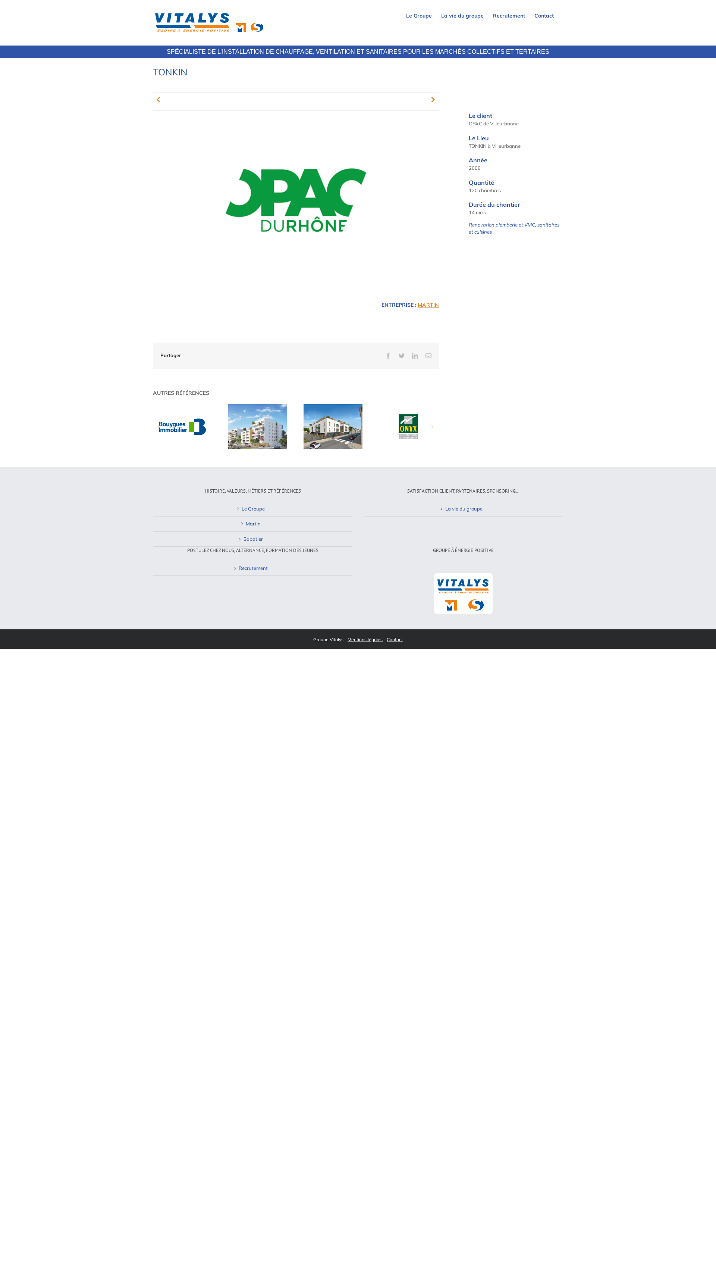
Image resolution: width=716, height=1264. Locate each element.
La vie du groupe (464, 509)
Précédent (158, 99)
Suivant (433, 99)
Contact (395, 639)
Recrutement (253, 568)
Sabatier (253, 539)
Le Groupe (253, 509)
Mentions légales (365, 639)
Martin (428, 305)
